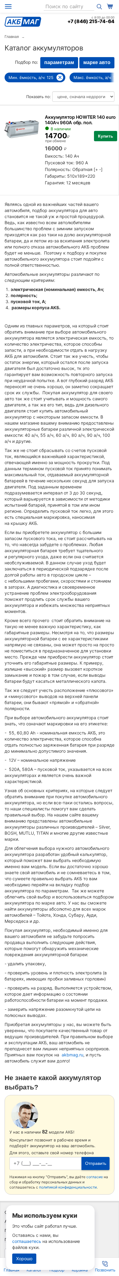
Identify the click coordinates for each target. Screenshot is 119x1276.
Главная (12, 37)
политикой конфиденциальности (68, 1187)
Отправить (95, 1163)
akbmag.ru (72, 1054)
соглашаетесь (26, 1241)
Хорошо (24, 1258)
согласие (94, 1177)
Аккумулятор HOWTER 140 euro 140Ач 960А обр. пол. (80, 119)
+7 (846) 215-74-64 (90, 21)
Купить (105, 136)
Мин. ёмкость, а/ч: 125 (31, 77)
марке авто (96, 62)
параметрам (59, 62)
